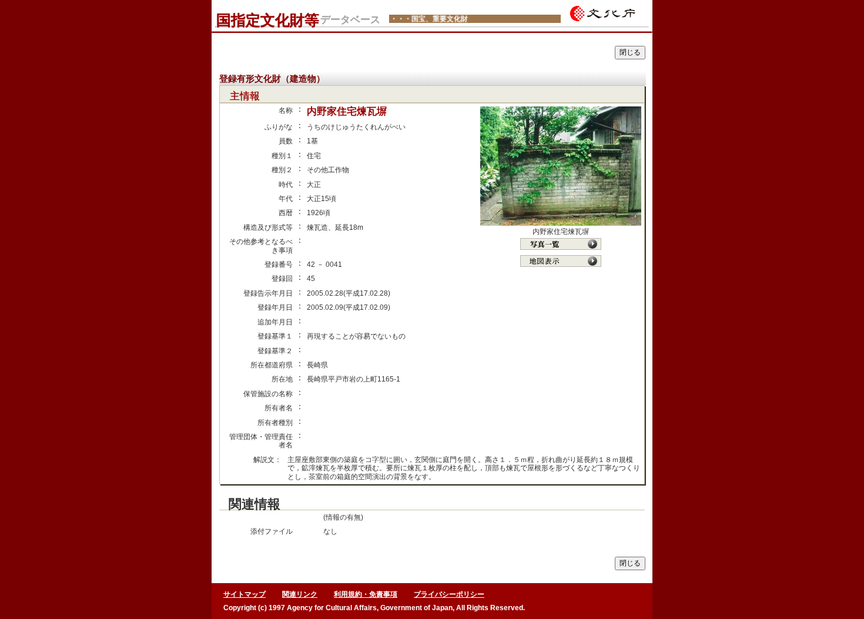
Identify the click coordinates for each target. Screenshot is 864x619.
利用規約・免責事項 (365, 594)
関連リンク (299, 594)
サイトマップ (244, 594)
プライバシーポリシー (449, 594)
